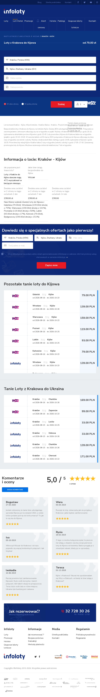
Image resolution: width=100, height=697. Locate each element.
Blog (39, 2)
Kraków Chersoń (44, 455)
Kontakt (92, 21)
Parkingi (61, 21)
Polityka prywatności (85, 634)
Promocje (28, 21)
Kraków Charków (45, 399)
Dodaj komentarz (15, 490)
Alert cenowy (42, 24)
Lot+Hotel (18, 20)
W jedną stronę (30, 104)
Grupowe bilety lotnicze (75, 24)
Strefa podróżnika (53, 2)
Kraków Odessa (44, 433)
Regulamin (81, 638)
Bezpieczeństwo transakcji (35, 639)
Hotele (53, 21)
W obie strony (12, 104)
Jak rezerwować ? (36, 634)
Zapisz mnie (51, 265)
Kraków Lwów (43, 421)
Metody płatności (36, 644)
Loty (6, 21)
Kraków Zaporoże (45, 410)
